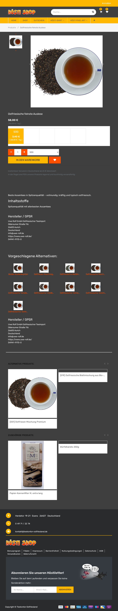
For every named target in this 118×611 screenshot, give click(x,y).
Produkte (12, 27)
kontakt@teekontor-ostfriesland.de (31, 531)
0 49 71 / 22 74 (22, 523)
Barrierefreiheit (52, 551)
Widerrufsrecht (29, 554)
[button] (94, 20)
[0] (101, 12)
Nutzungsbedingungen (72, 551)
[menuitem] (14, 20)
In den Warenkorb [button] (28, 160)
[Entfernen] (11, 152)
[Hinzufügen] (24, 152)
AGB (101, 551)
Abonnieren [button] (65, 589)
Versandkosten (13, 554)
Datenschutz (90, 551)
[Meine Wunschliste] (107, 12)
